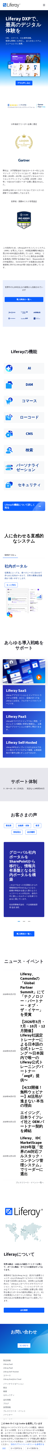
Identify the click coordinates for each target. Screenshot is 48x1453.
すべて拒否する (32, 1448)
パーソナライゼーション (13, 1384)
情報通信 (17, 832)
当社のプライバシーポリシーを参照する (27, 1444)
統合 (5, 1387)
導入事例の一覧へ (24, 299)
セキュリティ (8, 1395)
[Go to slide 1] (19, 921)
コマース (7, 1375)
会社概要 (24, 1310)
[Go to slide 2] (24, 921)
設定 (4, 1448)
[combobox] (10, 555)
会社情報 (7, 1400)
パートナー (8, 1415)
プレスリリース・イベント (14, 1411)
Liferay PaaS (8, 1368)
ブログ (6, 1403)
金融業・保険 (23, 825)
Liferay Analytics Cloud (12, 1379)
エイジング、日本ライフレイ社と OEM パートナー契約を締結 (32, 1122)
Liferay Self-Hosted (11, 1371)
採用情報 (7, 1407)
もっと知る (11, 585)
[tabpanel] (24, 592)
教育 (37, 825)
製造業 (8, 825)
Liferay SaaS (8, 1364)
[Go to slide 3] (29, 921)
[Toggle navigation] (44, 5)
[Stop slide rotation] (14, 921)
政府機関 (31, 832)
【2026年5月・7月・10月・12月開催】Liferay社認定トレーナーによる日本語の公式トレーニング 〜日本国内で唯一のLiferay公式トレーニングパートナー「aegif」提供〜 (32, 1051)
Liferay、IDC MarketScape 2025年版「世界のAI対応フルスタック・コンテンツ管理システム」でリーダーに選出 (31, 1156)
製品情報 (7, 1360)
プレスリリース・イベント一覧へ (30, 1182)
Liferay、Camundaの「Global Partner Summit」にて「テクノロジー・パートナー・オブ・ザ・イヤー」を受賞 (32, 994)
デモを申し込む (24, 83)
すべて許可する (16, 1448)
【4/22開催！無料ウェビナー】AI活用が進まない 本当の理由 (32, 1096)
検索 (5, 1391)
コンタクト (24, 1345)
